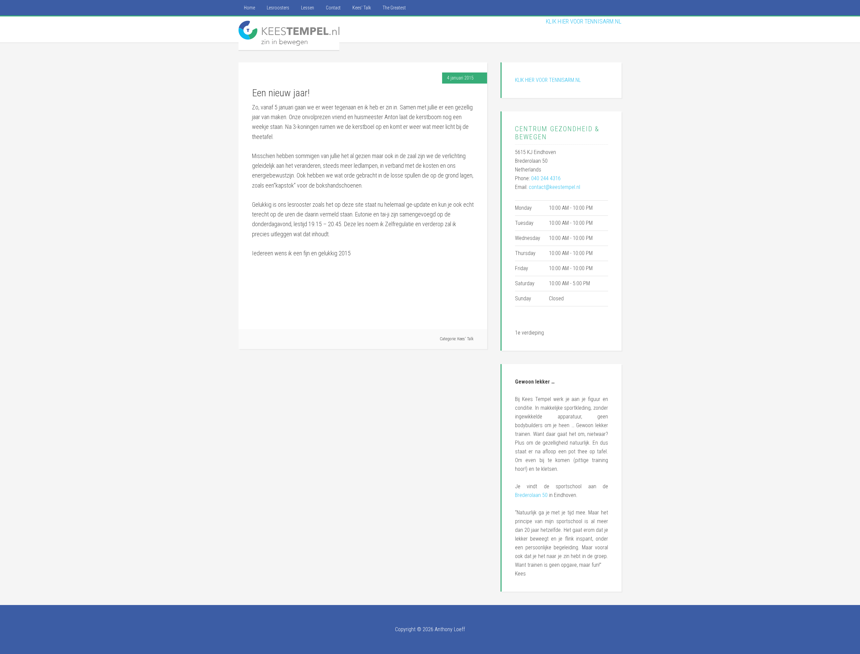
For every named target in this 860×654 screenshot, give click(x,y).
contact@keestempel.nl (554, 187)
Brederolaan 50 (531, 495)
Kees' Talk (465, 339)
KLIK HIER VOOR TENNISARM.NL (583, 21)
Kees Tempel (289, 33)
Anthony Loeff (450, 629)
